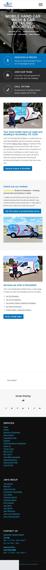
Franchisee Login (10, 438)
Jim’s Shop (7, 506)
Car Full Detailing (12, 296)
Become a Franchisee (11, 432)
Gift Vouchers (8, 503)
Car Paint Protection (14, 306)
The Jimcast (8, 484)
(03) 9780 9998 (9, 550)
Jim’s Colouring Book (11, 517)
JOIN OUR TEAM (23, 72)
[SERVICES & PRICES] (8, 60)
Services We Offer (10, 462)
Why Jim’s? (7, 454)
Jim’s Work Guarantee (11, 457)
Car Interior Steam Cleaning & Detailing (21, 303)
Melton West (17, 144)
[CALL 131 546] (8, 90)
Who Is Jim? (8, 451)
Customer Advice (10, 497)
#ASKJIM (6, 486)
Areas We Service (10, 460)
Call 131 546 (8, 465)
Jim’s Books (8, 508)
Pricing (6, 430)
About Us (7, 446)
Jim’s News (7, 495)
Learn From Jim (9, 489)
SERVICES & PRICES (25, 57)
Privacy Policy (8, 449)
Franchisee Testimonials (12, 492)
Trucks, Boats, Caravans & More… (19, 310)
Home (5, 427)
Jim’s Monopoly (9, 511)
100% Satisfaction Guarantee (14, 443)
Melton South (8, 146)
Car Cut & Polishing (13, 300)
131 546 (6, 538)
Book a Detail (8, 435)
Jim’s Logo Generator (11, 514)
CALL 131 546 (21, 86)
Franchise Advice (10, 500)
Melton (25, 144)
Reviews (6, 441)
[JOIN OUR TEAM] (8, 75)
